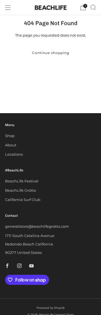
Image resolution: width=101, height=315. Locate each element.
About (10, 145)
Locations (14, 154)
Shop (10, 135)
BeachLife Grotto (20, 190)
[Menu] (8, 7)
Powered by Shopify (50, 308)
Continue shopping (50, 53)
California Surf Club (22, 199)
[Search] (93, 7)
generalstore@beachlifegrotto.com (37, 226)
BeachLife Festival (21, 181)
